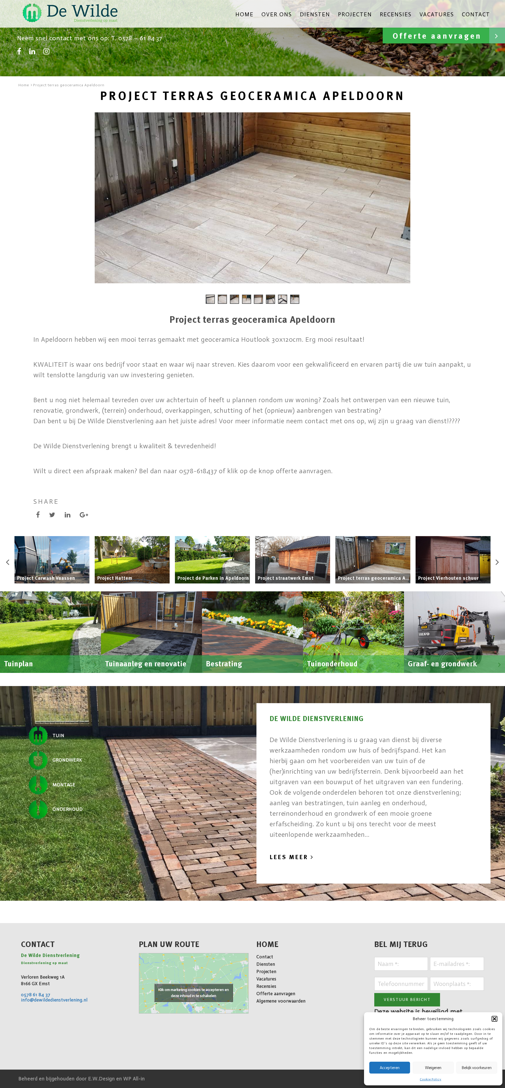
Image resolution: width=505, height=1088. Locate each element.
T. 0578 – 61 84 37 (136, 38)
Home (244, 15)
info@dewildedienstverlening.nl (54, 1000)
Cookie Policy (430, 1079)
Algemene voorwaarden (281, 1001)
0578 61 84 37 (35, 994)
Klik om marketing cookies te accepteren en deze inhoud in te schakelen (193, 993)
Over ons (276, 15)
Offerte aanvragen (439, 36)
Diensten (315, 15)
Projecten (355, 15)
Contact (476, 15)
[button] (494, 1018)
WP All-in (134, 1079)
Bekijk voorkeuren (477, 1067)
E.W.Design (102, 1079)
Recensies (396, 15)
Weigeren (433, 1067)
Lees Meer (290, 857)
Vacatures (437, 15)
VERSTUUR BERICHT (407, 999)
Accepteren (390, 1067)
